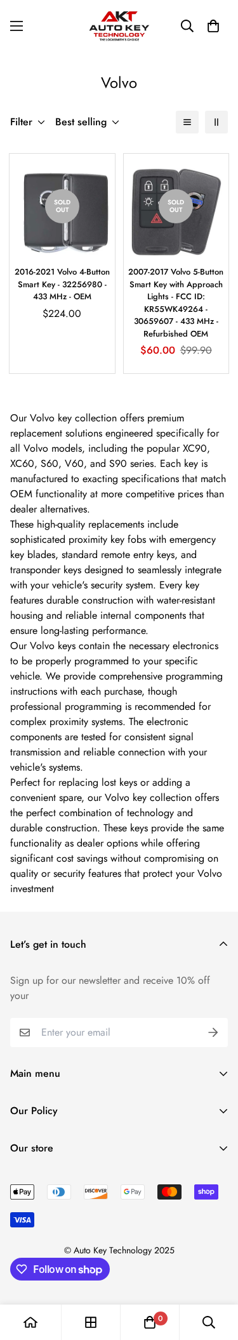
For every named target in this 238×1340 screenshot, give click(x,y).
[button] (213, 25)
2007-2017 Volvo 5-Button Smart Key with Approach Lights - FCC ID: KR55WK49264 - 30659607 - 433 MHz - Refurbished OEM (175, 303)
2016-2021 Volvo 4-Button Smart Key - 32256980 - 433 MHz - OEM (62, 284)
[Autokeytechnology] (119, 26)
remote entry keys (138, 554)
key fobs (128, 539)
